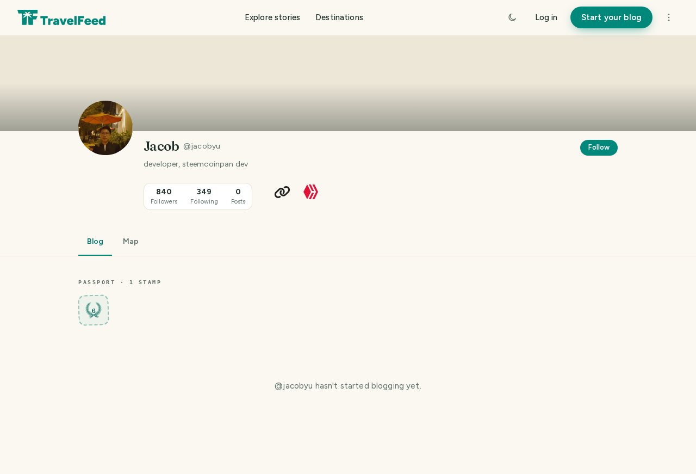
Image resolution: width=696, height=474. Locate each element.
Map (131, 241)
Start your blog (611, 17)
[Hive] (311, 191)
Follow (599, 147)
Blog (95, 241)
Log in (546, 17)
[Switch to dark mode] (512, 17)
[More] (669, 17)
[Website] (282, 192)
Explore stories (272, 17)
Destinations (339, 17)
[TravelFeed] (61, 17)
